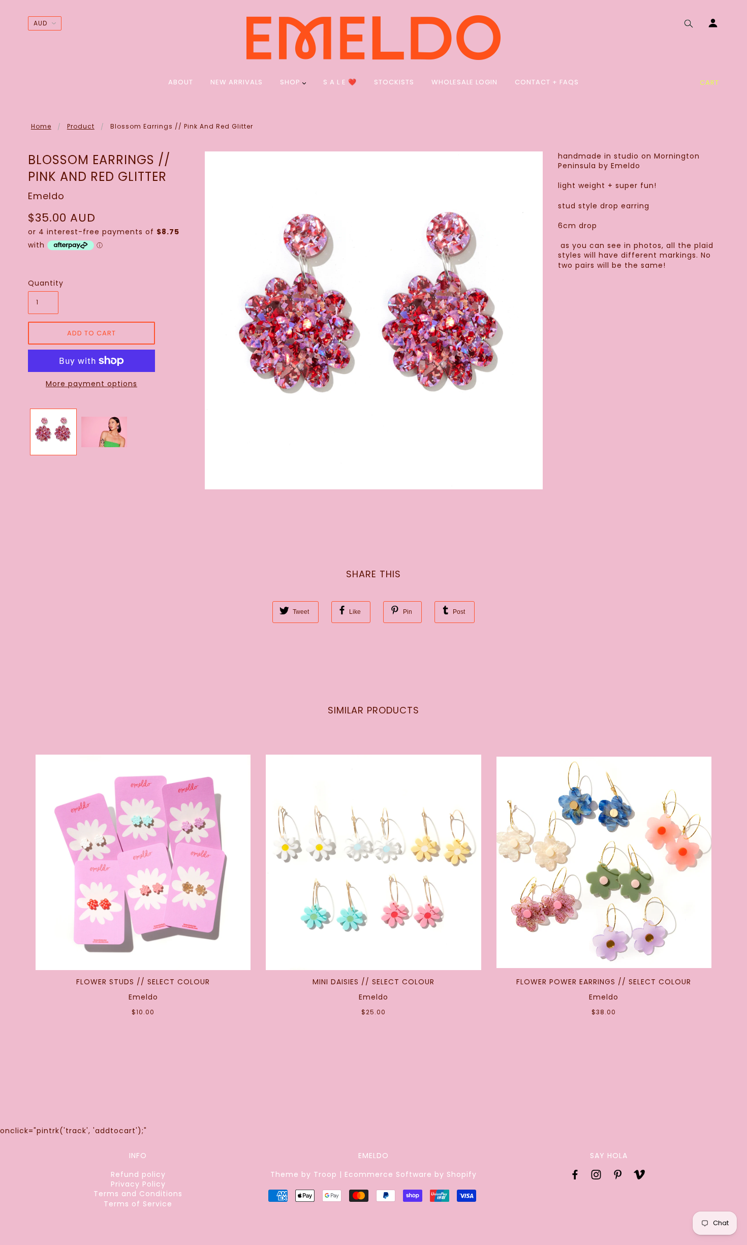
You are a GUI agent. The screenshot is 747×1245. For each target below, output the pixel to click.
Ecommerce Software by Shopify (411, 1174)
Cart (709, 82)
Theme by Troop (303, 1174)
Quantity (43, 283)
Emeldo (46, 196)
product (81, 126)
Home (41, 126)
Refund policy (138, 1174)
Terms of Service (138, 1204)
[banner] (373, 37)
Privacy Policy (138, 1184)
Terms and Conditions (138, 1194)
